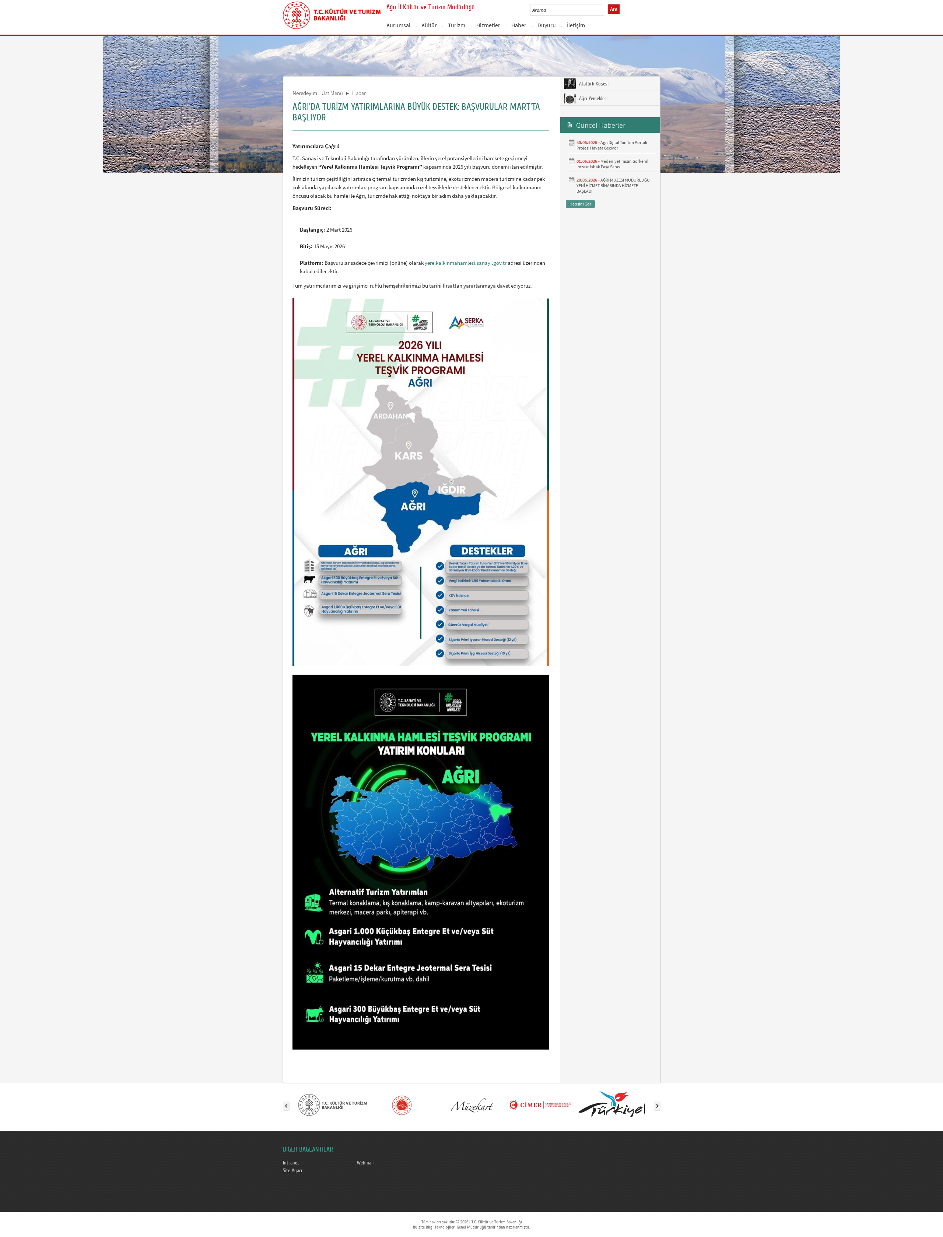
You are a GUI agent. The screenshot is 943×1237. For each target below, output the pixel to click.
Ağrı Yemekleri (592, 99)
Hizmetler (488, 25)
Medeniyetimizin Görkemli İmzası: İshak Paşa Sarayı (612, 163)
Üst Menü (332, 92)
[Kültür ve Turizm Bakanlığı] (332, 1104)
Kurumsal (398, 25)
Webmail (365, 1163)
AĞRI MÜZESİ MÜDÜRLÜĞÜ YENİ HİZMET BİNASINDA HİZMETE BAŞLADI (613, 185)
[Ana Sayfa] (332, 14)
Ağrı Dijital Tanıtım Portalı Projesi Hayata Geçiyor (611, 145)
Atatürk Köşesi (593, 84)
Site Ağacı (292, 1171)
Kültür (429, 25)
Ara (613, 9)
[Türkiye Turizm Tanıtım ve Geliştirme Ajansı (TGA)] (609, 1104)
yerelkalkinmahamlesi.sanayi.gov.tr (465, 262)
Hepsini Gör (580, 204)
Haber (518, 25)
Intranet (291, 1163)
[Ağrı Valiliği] (402, 1104)
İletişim (576, 25)
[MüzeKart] (471, 1104)
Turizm (456, 25)
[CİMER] (540, 1104)
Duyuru (546, 25)
